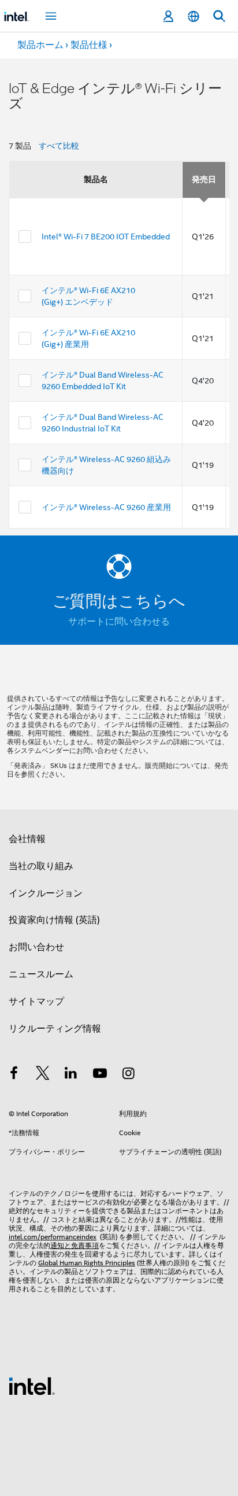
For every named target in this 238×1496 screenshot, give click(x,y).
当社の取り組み (41, 866)
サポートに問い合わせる (119, 621)
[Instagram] (128, 1075)
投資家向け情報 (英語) (54, 920)
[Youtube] (100, 1075)
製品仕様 (88, 45)
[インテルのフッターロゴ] (32, 1385)
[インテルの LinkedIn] (71, 1075)
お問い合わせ (36, 947)
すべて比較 (59, 146)
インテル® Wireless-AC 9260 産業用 (106, 507)
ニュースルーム (41, 974)
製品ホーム (40, 45)
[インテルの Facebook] (14, 1075)
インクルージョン (46, 893)
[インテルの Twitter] (43, 1075)
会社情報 (27, 839)
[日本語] (193, 16)
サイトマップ (36, 1001)
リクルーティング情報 (55, 1029)
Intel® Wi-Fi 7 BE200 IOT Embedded (106, 236)
